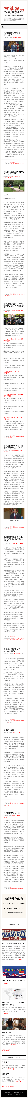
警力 (6, 437)
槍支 (14, 436)
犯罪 (20, 163)
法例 (18, 888)
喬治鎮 (21, 638)
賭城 (22, 803)
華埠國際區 (9, 640)
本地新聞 (13, 162)
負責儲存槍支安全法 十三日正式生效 (13, 650)
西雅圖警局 (17, 640)
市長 (13, 163)
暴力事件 (14, 294)
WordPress (15, 1094)
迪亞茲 (10, 528)
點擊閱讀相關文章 (6, 1050)
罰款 (6, 722)
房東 (16, 888)
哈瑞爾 (11, 294)
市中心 (10, 639)
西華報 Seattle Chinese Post (14, 11)
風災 (8, 805)
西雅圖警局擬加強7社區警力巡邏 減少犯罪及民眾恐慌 (13, 539)
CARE (11, 163)
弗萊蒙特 (13, 639)
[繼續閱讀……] (7, 983)
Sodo (11, 638)
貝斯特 (21, 640)
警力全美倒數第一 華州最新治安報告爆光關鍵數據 (14, 306)
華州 (21, 436)
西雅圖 (23, 163)
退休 (6, 805)
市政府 (13, 888)
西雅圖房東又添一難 (12, 813)
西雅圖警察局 (6, 528)
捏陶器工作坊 (7, 1032)
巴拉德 (7, 639)
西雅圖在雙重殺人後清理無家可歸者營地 (14, 173)
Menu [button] (15, 3)
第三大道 (5, 640)
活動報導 (5, 1074)
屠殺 (11, 803)
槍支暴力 (16, 527)
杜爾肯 (17, 639)
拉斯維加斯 (14, 803)
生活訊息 (5, 1062)
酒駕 (11, 437)
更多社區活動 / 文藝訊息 (8, 1086)
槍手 (17, 803)
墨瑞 (11, 888)
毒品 (17, 436)
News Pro (15, 1092)
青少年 (12, 722)
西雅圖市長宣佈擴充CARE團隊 (12, 34)
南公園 (18, 638)
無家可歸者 (17, 163)
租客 (22, 888)
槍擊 (17, 294)
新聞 (10, 162)
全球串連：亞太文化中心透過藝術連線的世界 (13, 1004)
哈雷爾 (11, 527)
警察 (9, 437)
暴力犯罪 (11, 436)
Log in (20, 1094)
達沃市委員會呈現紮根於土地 (13, 943)
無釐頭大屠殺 (9, 730)
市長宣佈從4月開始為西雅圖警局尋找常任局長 (13, 447)
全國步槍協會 (12, 720)
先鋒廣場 (14, 638)
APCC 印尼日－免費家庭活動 (13, 980)
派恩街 (20, 639)
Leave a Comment (8, 38)
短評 (10, 802)
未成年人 (17, 720)
